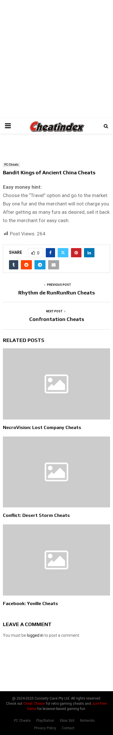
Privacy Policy (45, 728)
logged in (35, 635)
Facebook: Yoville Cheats (30, 603)
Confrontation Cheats (56, 319)
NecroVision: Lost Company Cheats (42, 427)
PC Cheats (11, 164)
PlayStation (45, 721)
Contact (68, 728)
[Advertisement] (56, 59)
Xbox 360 (67, 721)
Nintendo (87, 721)
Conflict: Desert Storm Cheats (36, 515)
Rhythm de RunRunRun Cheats (56, 293)
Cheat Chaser (34, 704)
